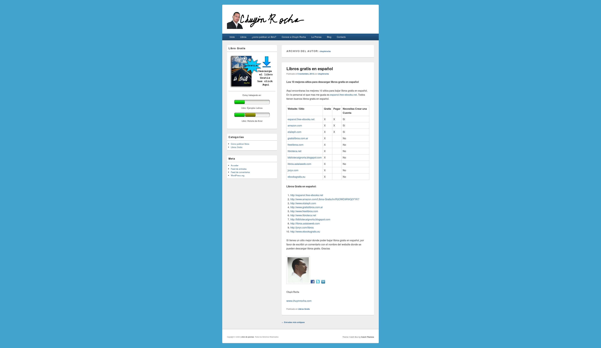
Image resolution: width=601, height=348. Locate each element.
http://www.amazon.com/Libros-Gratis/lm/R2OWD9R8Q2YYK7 (324, 199)
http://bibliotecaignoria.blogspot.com (310, 219)
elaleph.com (294, 132)
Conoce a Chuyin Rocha (294, 36)
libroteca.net (294, 151)
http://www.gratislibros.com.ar (306, 207)
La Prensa (316, 36)
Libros (243, 36)
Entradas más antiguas (293, 322)
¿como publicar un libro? (264, 36)
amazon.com (295, 125)
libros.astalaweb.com (299, 164)
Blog (329, 36)
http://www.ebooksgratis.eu (305, 231)
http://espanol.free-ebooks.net (306, 195)
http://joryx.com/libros (302, 227)
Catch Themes (367, 336)
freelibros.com (295, 144)
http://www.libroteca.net (303, 215)
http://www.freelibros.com (304, 211)
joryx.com (293, 170)
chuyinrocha (325, 51)
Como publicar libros (240, 143)
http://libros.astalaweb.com (305, 223)
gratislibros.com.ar (298, 138)
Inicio (232, 36)
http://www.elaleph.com (303, 203)
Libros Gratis (304, 309)
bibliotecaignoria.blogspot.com (305, 157)
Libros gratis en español (309, 68)
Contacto (341, 36)
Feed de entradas (239, 168)
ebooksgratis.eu (296, 176)
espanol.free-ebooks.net (343, 94)
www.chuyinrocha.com (298, 301)
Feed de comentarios (240, 172)
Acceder (234, 165)
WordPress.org (237, 175)
